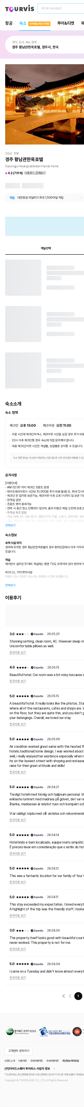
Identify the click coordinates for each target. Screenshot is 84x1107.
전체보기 (10, 525)
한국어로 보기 (17, 652)
